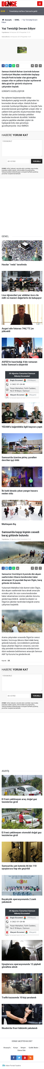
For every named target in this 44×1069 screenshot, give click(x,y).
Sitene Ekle (21, 1050)
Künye (15, 1048)
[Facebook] (3, 65)
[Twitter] (6, 65)
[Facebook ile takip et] (13, 1057)
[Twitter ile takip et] (19, 1057)
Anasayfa (8, 20)
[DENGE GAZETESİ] (9, 3)
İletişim (23, 1048)
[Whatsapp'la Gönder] (13, 65)
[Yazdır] (17, 65)
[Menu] (40, 3)
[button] (32, 65)
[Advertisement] (22, 206)
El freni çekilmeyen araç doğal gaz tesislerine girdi (22, 11)
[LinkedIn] (10, 65)
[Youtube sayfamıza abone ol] (25, 1057)
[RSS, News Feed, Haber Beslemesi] (30, 1057)
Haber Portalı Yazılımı (13, 1065)
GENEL (17, 20)
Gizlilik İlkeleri (33, 1048)
